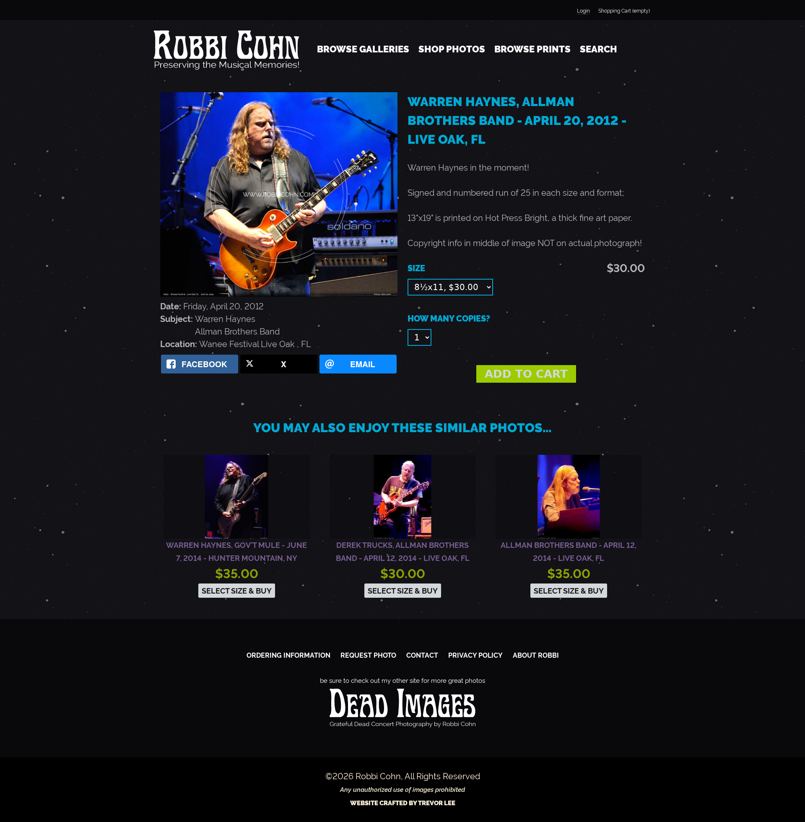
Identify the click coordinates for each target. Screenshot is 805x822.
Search (598, 49)
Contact (422, 655)
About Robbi (536, 655)
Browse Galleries (363, 49)
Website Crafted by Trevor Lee (402, 803)
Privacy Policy (475, 655)
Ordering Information (288, 655)
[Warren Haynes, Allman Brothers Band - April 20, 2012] (278, 294)
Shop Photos (451, 49)
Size (416, 268)
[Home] (226, 49)
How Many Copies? (449, 319)
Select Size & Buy (237, 590)
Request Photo (368, 655)
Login (583, 11)
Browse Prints (532, 49)
